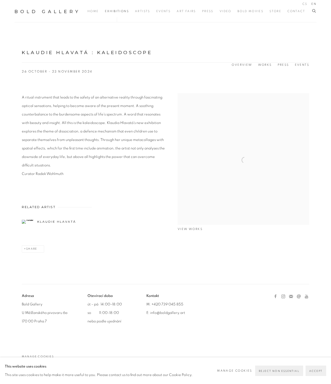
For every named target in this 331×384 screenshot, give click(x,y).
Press (207, 11)
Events (163, 11)
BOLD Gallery (48, 11)
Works (265, 64)
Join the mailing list (291, 297)
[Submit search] (314, 11)
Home (93, 11)
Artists (142, 11)
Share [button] (31, 248)
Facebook (275, 297)
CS (304, 3)
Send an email (299, 297)
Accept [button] (316, 371)
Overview (242, 64)
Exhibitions (117, 11)
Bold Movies (250, 11)
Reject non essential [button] (279, 371)
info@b (156, 313)
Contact (296, 11)
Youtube (306, 297)
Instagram (283, 297)
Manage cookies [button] (38, 356)
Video (225, 11)
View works (190, 229)
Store (275, 11)
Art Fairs (186, 11)
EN (313, 3)
